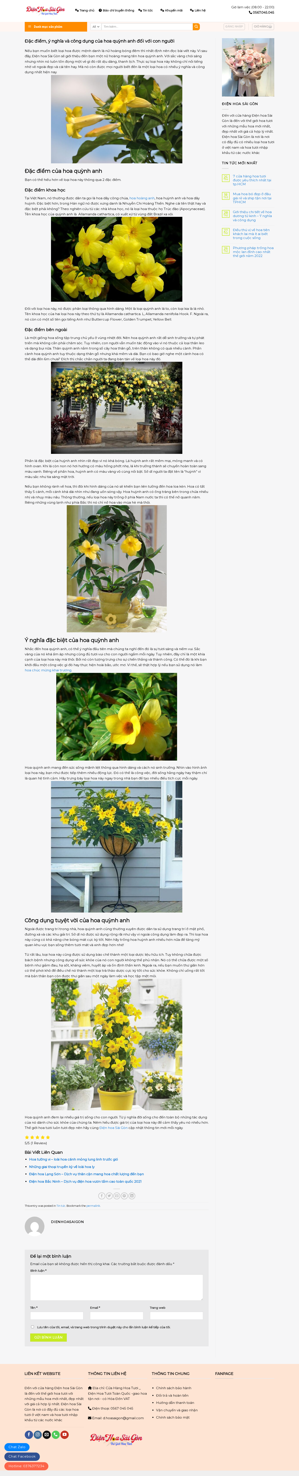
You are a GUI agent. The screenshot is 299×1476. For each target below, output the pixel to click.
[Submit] (196, 26)
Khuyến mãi (174, 10)
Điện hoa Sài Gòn (113, 1128)
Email (95, 1307)
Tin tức (148, 10)
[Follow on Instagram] (38, 1435)
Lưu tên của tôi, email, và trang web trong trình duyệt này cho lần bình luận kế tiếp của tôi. (104, 1327)
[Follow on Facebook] (29, 1435)
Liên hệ (200, 10)
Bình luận (38, 1270)
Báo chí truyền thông (118, 10)
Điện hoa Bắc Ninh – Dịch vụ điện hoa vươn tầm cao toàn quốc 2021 (85, 1181)
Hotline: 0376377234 (26, 1466)
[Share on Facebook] (101, 1196)
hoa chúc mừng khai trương (48, 670)
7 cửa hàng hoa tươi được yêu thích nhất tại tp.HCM (252, 180)
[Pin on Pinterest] (124, 1196)
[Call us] (56, 1435)
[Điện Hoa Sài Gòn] (47, 11)
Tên (33, 1307)
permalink (93, 1205)
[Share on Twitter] (109, 1196)
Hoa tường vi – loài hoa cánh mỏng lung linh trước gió (73, 1159)
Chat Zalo (17, 1447)
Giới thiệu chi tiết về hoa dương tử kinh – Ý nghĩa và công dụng (252, 216)
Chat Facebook (22, 1456)
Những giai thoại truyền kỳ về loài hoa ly (62, 1167)
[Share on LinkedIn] (131, 1196)
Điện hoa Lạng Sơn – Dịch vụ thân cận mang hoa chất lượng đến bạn (86, 1174)
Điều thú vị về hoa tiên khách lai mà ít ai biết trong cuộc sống (251, 234)
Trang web (157, 1307)
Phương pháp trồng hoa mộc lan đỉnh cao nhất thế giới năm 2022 (253, 252)
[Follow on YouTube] (64, 1435)
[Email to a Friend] (116, 1196)
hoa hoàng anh (142, 198)
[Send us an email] (47, 1435)
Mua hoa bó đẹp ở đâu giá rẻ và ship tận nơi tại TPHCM (252, 198)
